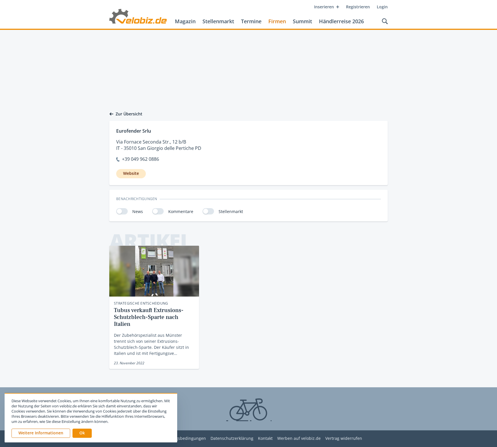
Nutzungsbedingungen (183, 438)
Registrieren (358, 6)
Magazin (185, 21)
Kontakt (265, 438)
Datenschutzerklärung (232, 438)
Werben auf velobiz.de (299, 438)
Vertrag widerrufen (343, 438)
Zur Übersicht (129, 114)
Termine (251, 21)
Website (131, 173)
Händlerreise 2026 (341, 21)
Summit (302, 21)
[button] (82, 433)
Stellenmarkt (218, 21)
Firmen (277, 21)
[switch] (122, 211)
